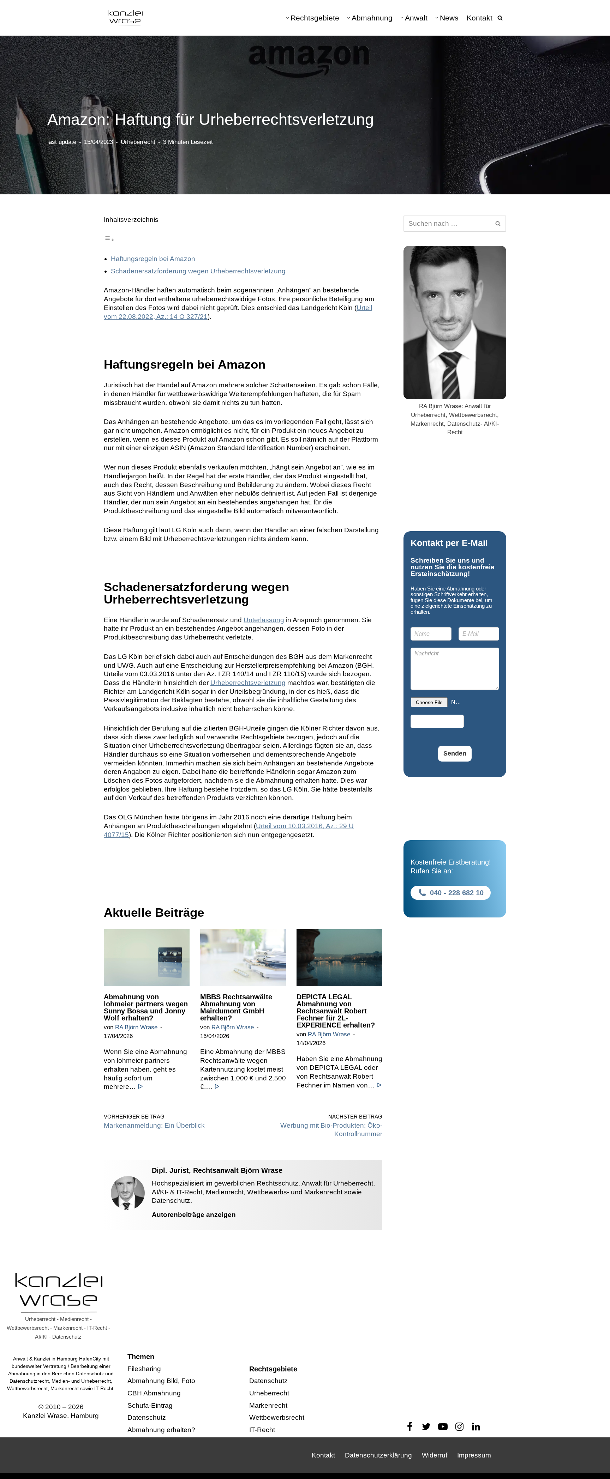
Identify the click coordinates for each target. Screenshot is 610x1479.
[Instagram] (459, 1426)
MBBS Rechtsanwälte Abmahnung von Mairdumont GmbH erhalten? (236, 1007)
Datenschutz (146, 1418)
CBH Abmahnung (154, 1393)
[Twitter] (426, 1426)
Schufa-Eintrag (150, 1405)
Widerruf (434, 1455)
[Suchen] (500, 17)
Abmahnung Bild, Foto (161, 1380)
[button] (287, 18)
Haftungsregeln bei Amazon (153, 258)
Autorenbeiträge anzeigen (194, 1214)
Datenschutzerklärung (378, 1455)
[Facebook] (409, 1426)
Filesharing (144, 1368)
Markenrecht (268, 1405)
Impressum (474, 1455)
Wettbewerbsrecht (276, 1418)
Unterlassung (264, 620)
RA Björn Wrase (136, 1027)
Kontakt (479, 18)
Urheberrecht (138, 142)
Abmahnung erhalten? (161, 1429)
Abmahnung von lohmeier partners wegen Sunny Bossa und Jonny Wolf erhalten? (146, 1007)
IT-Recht (262, 1429)
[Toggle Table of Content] (109, 239)
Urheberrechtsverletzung (248, 682)
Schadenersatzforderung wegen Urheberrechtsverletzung (198, 271)
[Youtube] (442, 1426)
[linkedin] (476, 1426)
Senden (454, 753)
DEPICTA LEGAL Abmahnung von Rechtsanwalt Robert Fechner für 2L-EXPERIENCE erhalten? (336, 1011)
